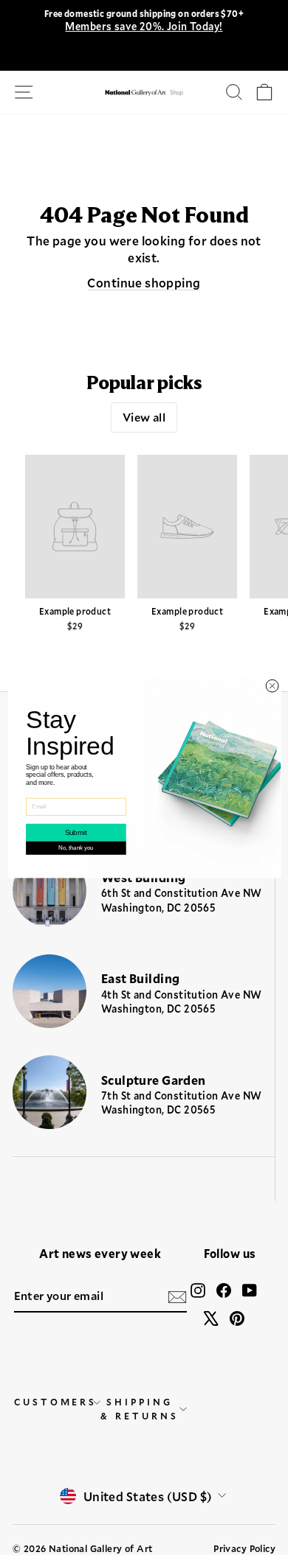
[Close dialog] (272, 685)
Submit (75, 832)
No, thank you (75, 847)
